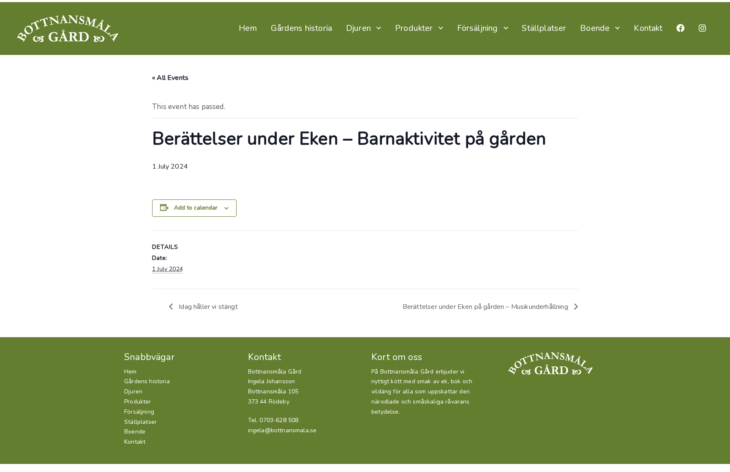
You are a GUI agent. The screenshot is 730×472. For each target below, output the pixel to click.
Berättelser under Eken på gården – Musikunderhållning (486, 306)
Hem (248, 28)
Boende (595, 28)
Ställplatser (544, 28)
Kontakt (648, 28)
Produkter (414, 28)
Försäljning (477, 28)
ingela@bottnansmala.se (282, 430)
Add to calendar (196, 208)
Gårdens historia (301, 28)
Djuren (358, 28)
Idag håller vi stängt (207, 306)
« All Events (170, 77)
